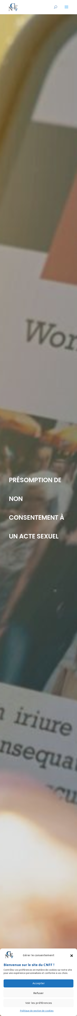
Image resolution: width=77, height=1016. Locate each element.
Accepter (38, 983)
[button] (71, 955)
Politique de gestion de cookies (37, 1011)
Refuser (38, 993)
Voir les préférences (38, 1003)
